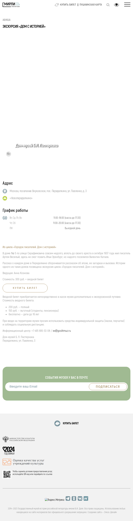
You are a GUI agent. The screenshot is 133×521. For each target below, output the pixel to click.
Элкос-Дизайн (110, 512)
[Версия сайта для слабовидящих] (116, 5)
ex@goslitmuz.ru (62, 331)
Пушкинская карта (91, 4)
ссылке (49, 474)
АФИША (7, 20)
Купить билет (68, 4)
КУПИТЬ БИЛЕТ (71, 423)
